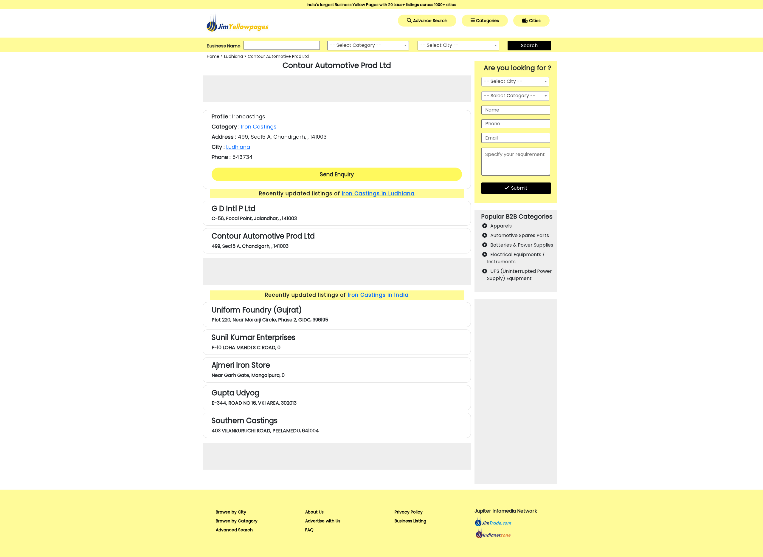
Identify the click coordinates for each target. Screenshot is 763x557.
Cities (535, 21)
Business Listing (410, 521)
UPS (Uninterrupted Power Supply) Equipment (519, 275)
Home (213, 56)
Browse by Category (237, 521)
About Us (314, 512)
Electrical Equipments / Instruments (516, 258)
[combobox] (368, 45)
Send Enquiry (337, 174)
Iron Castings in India (378, 294)
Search (529, 45)
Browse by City (231, 512)
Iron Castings (259, 126)
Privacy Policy (409, 512)
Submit (519, 188)
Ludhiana (233, 56)
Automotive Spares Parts (519, 235)
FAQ (309, 530)
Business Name (224, 46)
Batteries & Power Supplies (521, 245)
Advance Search (430, 21)
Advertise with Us (322, 521)
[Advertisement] (336, 88)
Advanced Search (234, 530)
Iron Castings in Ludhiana (378, 193)
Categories (487, 21)
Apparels (501, 225)
